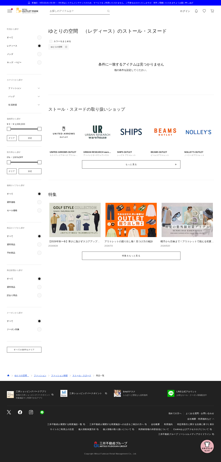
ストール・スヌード (82, 375)
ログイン (185, 11)
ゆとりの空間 (22, 375)
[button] (24, 37)
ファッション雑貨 (59, 375)
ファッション (40, 375)
